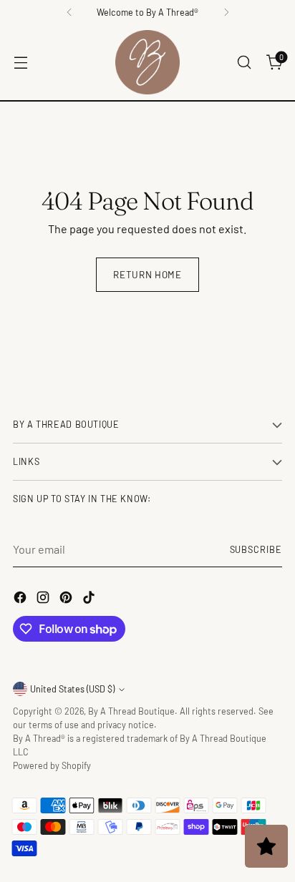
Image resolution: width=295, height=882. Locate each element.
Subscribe (256, 549)
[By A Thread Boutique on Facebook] (21, 599)
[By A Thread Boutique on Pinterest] (67, 599)
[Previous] (69, 12)
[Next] (226, 12)
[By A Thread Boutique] (147, 62)
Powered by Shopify (52, 765)
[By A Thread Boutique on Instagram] (44, 599)
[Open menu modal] (20, 62)
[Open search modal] (243, 62)
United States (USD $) (72, 689)
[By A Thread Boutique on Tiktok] (90, 599)
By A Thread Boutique (131, 711)
